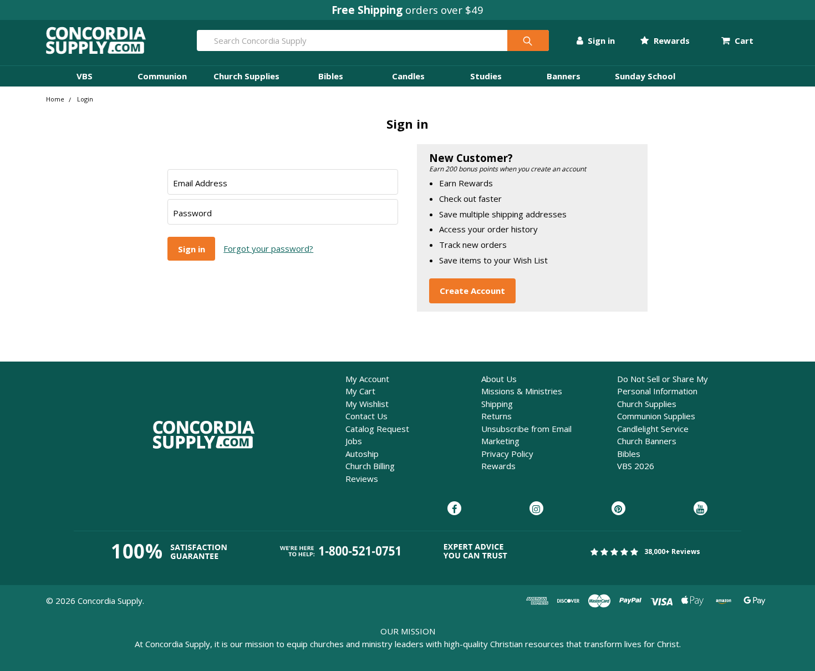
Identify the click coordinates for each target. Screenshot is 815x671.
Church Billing (370, 465)
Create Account (472, 290)
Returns (496, 415)
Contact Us (366, 415)
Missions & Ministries (521, 390)
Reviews (361, 478)
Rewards (670, 40)
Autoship (362, 453)
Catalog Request (377, 428)
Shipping (497, 403)
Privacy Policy (507, 453)
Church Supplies (246, 76)
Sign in (600, 40)
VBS (85, 76)
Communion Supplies (656, 415)
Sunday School (645, 76)
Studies (486, 76)
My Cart (360, 390)
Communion (162, 76)
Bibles (330, 76)
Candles (408, 76)
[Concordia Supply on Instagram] (536, 509)
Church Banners (646, 440)
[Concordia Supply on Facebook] (454, 509)
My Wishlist (367, 403)
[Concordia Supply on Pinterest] (618, 509)
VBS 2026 (635, 465)
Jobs (353, 440)
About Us (499, 378)
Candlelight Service (653, 428)
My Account (367, 378)
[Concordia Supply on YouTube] (700, 509)
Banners (563, 76)
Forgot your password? (268, 248)
